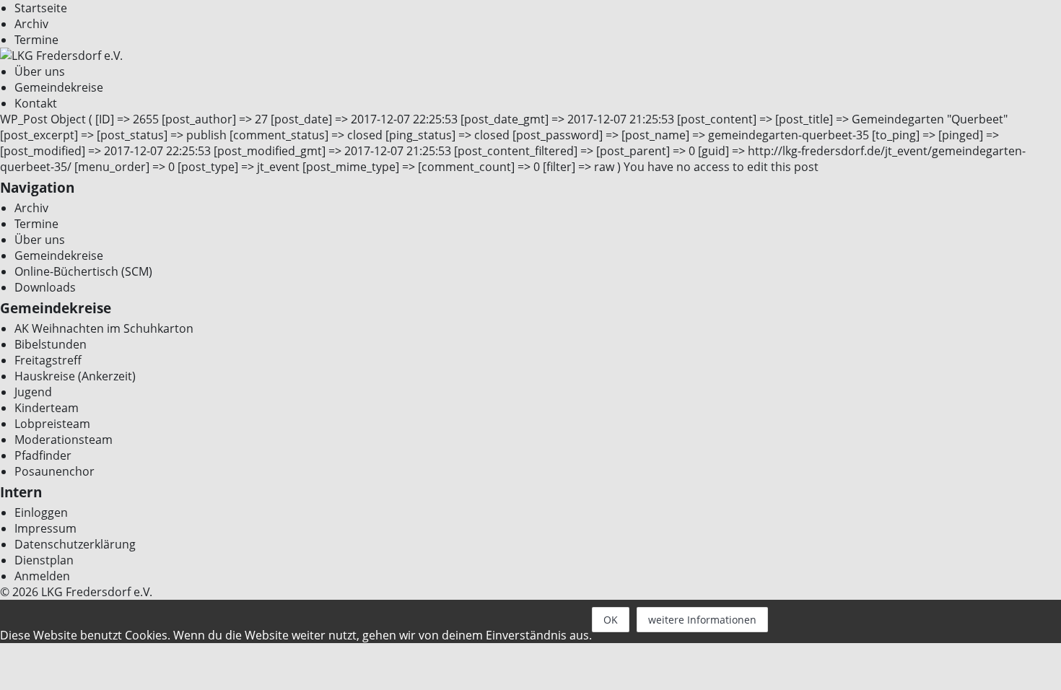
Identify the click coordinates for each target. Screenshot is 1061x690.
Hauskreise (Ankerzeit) (75, 376)
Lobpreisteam (52, 424)
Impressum (45, 528)
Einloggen (41, 512)
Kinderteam (46, 408)
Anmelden (42, 576)
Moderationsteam (63, 439)
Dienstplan (44, 560)
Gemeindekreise (58, 87)
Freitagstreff (48, 360)
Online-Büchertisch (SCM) (83, 271)
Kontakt (35, 103)
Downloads (45, 287)
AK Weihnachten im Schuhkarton (103, 328)
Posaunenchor (54, 471)
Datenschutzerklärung (75, 544)
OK (610, 619)
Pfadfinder (42, 455)
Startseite (40, 8)
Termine (36, 40)
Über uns (39, 71)
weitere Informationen (702, 619)
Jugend (33, 392)
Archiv (31, 24)
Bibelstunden (50, 344)
